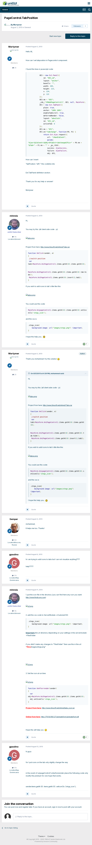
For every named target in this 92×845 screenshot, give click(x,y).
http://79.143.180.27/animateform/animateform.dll (60, 717)
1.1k (15, 237)
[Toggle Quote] (29, 373)
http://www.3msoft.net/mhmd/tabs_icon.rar (58, 708)
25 (15, 68)
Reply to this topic (77, 36)
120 (15, 540)
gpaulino (13, 554)
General (27, 27)
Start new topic (55, 36)
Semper (14, 519)
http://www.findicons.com (35, 597)
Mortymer (17, 25)
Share (66, 26)
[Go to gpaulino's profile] (14, 563)
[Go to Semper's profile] (14, 527)
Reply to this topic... (25, 817)
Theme (41, 836)
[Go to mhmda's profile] (14, 224)
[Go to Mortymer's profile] (6, 26)
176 (15, 575)
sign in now (56, 807)
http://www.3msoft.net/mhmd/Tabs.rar (55, 247)
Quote (33, 206)
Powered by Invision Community (46, 841)
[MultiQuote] (27, 206)
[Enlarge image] (30, 238)
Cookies (50, 836)
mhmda (14, 216)
